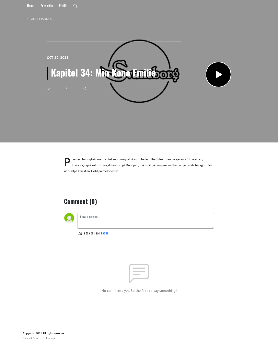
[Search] (75, 6)
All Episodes (41, 19)
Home (30, 5)
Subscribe (46, 5)
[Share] (85, 88)
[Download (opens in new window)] (67, 88)
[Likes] (48, 88)
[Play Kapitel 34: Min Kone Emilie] (218, 74)
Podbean (51, 337)
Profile (63, 5)
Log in (104, 233)
